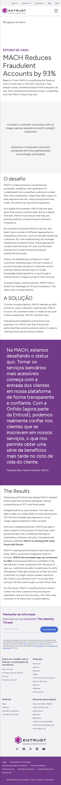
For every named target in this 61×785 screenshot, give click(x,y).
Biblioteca (37, 718)
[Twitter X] (17, 749)
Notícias (5, 707)
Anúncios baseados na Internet (14, 766)
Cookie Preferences (46, 769)
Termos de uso (39, 646)
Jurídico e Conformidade (43, 722)
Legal (4, 762)
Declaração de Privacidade (20, 762)
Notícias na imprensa (10, 711)
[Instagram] (30, 749)
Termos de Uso (8, 769)
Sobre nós (37, 664)
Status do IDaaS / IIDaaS (42, 704)
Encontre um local (9, 680)
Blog (49, 3)
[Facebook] (24, 749)
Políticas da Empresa (26, 769)
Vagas (35, 674)
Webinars (36, 688)
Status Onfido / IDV (40, 707)
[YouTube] (44, 749)
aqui (25, 644)
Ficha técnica (38, 692)
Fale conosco (7, 669)
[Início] (14, 10)
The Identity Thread (10, 714)
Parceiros (36, 671)
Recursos (36, 714)
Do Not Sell (6, 773)
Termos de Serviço (38, 766)
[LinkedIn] (37, 749)
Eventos (36, 685)
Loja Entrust (37, 711)
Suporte (36, 667)
